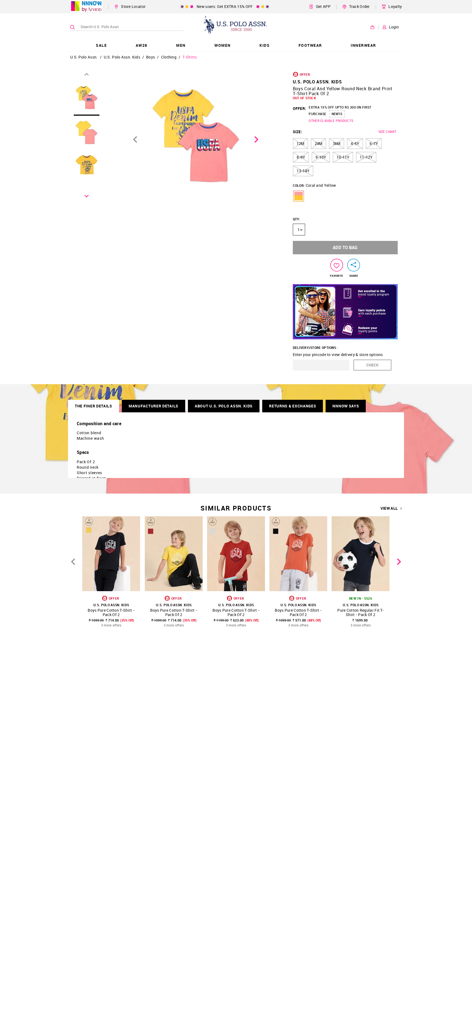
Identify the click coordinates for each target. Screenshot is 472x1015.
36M (336, 143)
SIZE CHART (387, 131)
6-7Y (374, 143)
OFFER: (299, 108)
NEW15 (337, 114)
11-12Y (366, 157)
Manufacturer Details (153, 406)
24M (318, 143)
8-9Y (301, 157)
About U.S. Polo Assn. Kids (224, 406)
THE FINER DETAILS (93, 406)
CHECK (372, 365)
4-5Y (355, 143)
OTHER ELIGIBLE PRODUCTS (331, 120)
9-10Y (320, 157)
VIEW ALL (389, 508)
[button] (298, 196)
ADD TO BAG (345, 247)
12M (300, 143)
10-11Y (343, 157)
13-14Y (303, 170)
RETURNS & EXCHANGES (292, 406)
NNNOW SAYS (345, 406)
